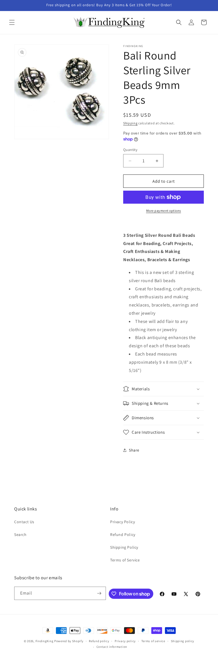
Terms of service (153, 641)
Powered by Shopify (68, 641)
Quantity (130, 149)
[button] (12, 22)
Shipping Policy (124, 547)
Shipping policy (182, 641)
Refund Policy (122, 534)
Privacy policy (125, 641)
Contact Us (24, 521)
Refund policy (99, 641)
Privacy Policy (122, 521)
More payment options (163, 210)
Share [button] (134, 450)
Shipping (130, 123)
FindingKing (44, 641)
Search (20, 534)
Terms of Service (125, 560)
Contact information (112, 647)
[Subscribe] (99, 593)
